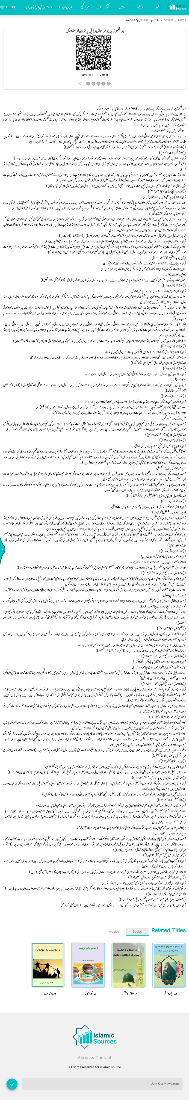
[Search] (14, 7)
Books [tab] (137, 931)
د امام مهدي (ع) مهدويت (37, 7)
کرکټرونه (103, 7)
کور (157, 7)
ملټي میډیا (65, 7)
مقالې (121, 7)
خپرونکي (85, 7)
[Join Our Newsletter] (12, 1084)
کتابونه (139, 7)
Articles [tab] (114, 931)
